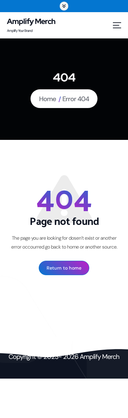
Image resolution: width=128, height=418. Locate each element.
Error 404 (75, 99)
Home (47, 99)
